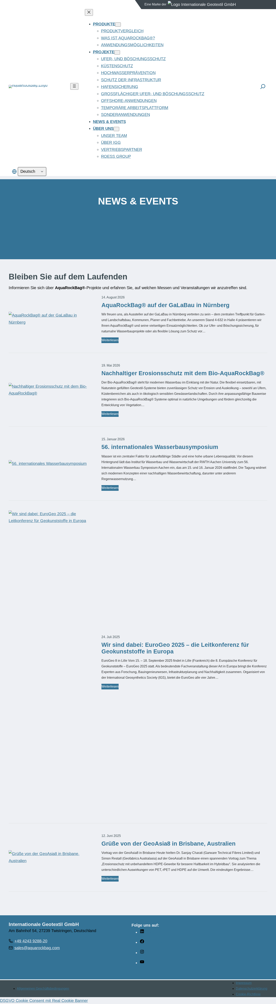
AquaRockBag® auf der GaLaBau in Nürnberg (165, 305)
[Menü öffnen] (74, 86)
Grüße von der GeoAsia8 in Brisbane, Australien (168, 843)
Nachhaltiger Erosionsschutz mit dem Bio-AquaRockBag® (182, 373)
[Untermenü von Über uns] (116, 129)
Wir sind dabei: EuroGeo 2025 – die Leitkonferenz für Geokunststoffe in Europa (175, 648)
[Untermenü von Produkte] (118, 24)
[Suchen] (263, 86)
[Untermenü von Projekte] (117, 52)
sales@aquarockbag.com (37, 948)
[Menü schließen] (89, 12)
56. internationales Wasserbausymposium (159, 447)
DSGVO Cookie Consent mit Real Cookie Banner (44, 1000)
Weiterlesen (110, 340)
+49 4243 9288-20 (30, 941)
